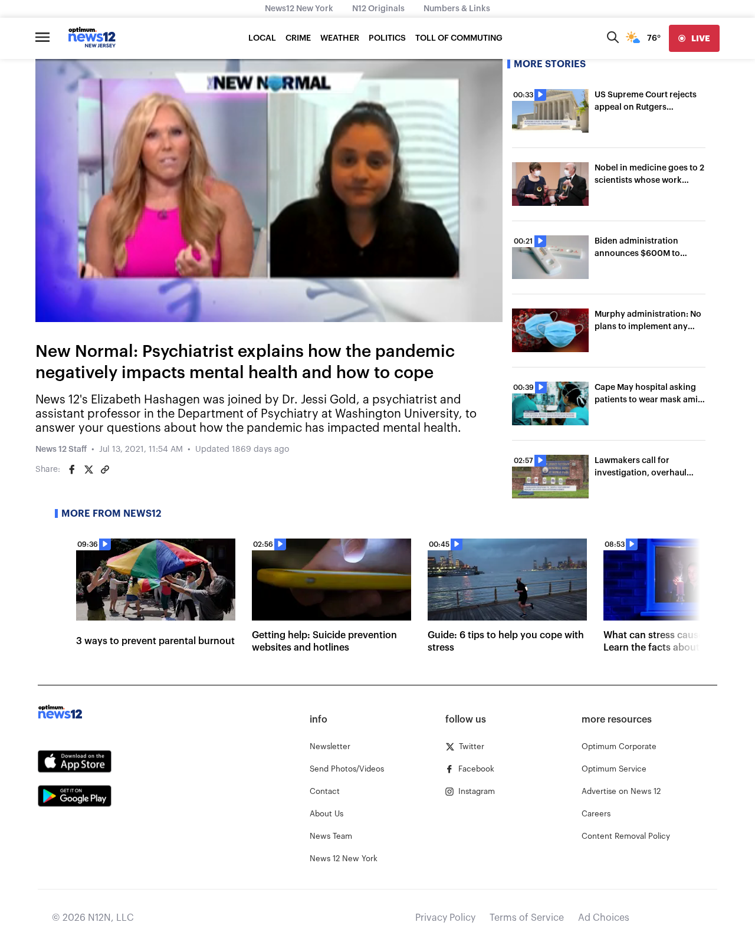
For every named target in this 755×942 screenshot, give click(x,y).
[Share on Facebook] (72, 469)
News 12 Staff (61, 449)
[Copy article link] (105, 469)
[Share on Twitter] (88, 469)
